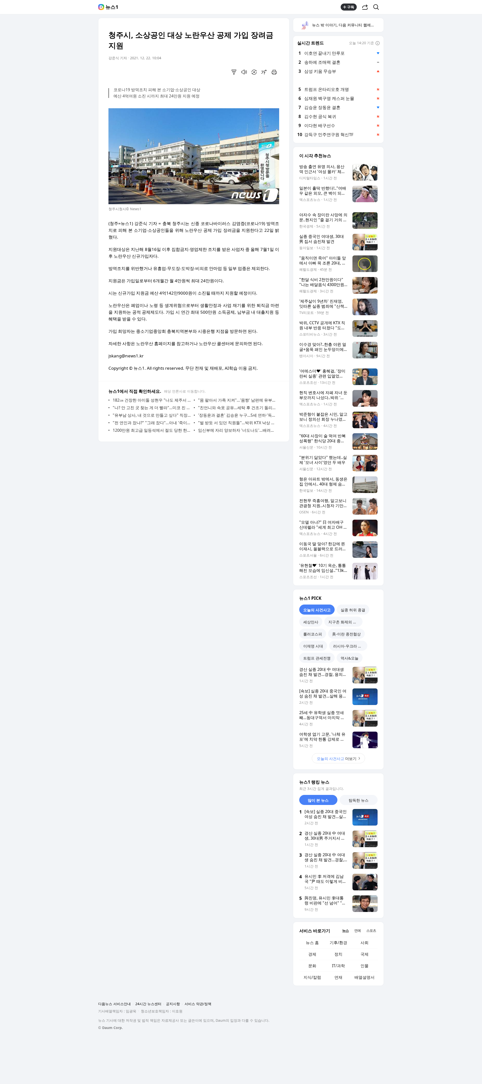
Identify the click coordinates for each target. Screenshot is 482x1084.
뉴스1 (111, 7)
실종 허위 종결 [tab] (353, 609)
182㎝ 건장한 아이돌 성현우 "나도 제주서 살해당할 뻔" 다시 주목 (152, 400)
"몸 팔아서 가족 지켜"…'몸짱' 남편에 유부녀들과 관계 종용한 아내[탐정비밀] (237, 400)
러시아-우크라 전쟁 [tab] (349, 645)
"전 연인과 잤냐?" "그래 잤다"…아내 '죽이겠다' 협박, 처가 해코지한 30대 (152, 422)
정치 (338, 954)
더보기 (336, 758)
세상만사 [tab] (310, 621)
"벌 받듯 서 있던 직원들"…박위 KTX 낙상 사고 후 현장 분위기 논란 (237, 422)
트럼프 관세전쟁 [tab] (317, 658)
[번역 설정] (254, 72)
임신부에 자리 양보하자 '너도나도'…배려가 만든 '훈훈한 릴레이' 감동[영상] (237, 430)
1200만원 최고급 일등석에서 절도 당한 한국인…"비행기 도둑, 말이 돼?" (152, 430)
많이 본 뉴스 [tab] (318, 800)
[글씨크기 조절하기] (264, 72)
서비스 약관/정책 (198, 1003)
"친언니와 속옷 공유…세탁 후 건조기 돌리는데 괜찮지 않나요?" (237, 407)
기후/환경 (338, 942)
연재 (338, 977)
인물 (364, 965)
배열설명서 (364, 977)
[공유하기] (365, 7)
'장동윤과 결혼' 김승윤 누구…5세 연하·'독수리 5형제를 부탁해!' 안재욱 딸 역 (237, 415)
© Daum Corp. (110, 1027)
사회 (364, 942)
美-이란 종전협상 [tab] (346, 633)
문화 (312, 965)
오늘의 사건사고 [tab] (317, 609)
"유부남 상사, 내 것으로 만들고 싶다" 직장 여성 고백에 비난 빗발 (152, 415)
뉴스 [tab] (345, 930)
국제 (364, 954)
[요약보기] (234, 72)
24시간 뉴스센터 (148, 1003)
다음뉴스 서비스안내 (114, 1003)
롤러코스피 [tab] (312, 633)
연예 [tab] (357, 930)
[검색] (378, 7)
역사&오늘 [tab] (349, 658)
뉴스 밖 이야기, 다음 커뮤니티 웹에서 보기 (347, 24)
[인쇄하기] (274, 72)
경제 (312, 954)
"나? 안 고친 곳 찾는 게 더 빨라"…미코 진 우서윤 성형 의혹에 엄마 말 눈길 (152, 407)
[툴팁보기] (378, 43)
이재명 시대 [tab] (313, 645)
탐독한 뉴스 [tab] (359, 800)
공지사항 (173, 1003)
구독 (350, 7)
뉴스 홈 (312, 942)
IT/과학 (338, 965)
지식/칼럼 (312, 977)
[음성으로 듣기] (244, 72)
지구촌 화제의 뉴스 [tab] (344, 621)
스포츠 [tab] (371, 930)
